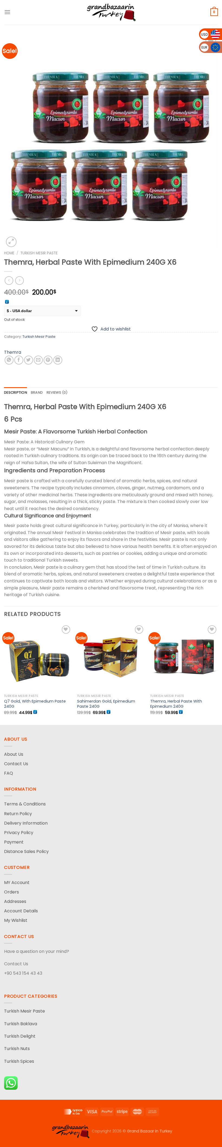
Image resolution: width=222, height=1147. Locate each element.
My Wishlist (15, 920)
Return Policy (18, 814)
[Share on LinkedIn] (57, 360)
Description (15, 392)
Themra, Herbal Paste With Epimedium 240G (176, 704)
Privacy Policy (18, 832)
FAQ (8, 773)
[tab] (15, 392)
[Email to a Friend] (38, 360)
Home (9, 253)
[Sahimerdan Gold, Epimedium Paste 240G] (111, 657)
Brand (37, 392)
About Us (13, 754)
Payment (14, 842)
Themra (12, 352)
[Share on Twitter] (28, 360)
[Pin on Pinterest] (48, 360)
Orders (11, 892)
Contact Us (16, 764)
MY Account (17, 882)
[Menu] (7, 12)
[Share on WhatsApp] (9, 360)
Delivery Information (26, 823)
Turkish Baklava (20, 1024)
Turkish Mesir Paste (39, 253)
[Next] (218, 674)
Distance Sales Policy (26, 851)
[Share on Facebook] (18, 360)
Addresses (15, 901)
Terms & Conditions (25, 804)
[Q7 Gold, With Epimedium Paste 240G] (38, 657)
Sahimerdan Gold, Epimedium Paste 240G (106, 704)
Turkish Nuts (17, 1048)
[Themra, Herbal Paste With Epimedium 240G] (184, 657)
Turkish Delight (19, 1036)
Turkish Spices (19, 1061)
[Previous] (4, 674)
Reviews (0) (57, 392)
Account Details (21, 911)
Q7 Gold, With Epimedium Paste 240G (35, 704)
